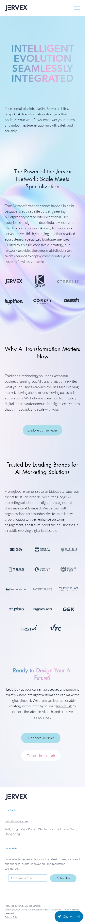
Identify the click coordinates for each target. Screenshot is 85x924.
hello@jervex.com (16, 821)
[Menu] (77, 8)
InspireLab (64, 706)
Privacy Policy (12, 917)
